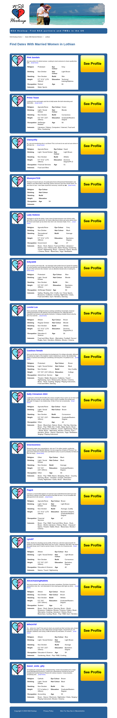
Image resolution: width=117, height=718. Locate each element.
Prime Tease (33, 98)
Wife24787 (32, 624)
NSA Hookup (32, 711)
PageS (30, 490)
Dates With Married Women (33, 37)
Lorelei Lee (32, 307)
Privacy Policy (48, 711)
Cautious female (35, 350)
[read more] (34, 63)
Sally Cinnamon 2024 (37, 394)
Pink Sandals (33, 57)
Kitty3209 (31, 262)
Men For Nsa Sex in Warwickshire (72, 711)
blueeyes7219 (33, 178)
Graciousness (33, 445)
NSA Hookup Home (16, 37)
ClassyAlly (32, 140)
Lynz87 (30, 539)
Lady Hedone (33, 215)
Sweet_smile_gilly (35, 666)
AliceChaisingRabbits (37, 581)
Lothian (47, 37)
